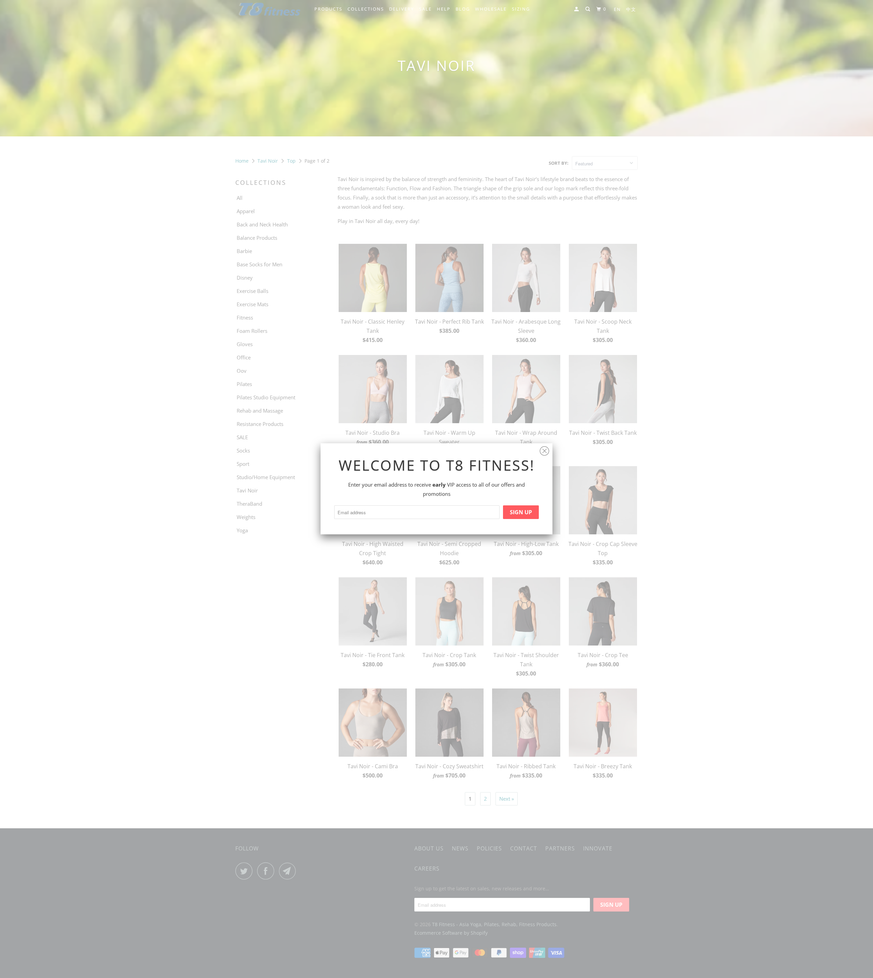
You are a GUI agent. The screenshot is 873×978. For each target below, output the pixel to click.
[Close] (544, 449)
